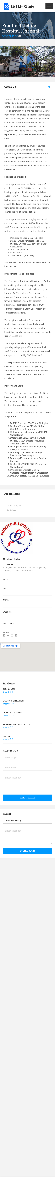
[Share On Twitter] (8, 635)
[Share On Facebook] (4, 635)
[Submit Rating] (4, 692)
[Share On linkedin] (12, 635)
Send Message (27, 797)
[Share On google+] (16, 635)
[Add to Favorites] (49, 87)
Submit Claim (27, 851)
